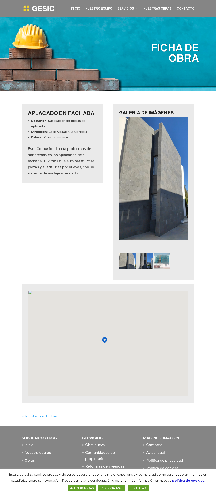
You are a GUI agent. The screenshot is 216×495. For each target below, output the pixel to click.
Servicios (125, 8)
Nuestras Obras (157, 8)
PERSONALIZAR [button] (112, 488)
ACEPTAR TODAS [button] (82, 488)
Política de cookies (162, 468)
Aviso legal (155, 453)
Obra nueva (95, 445)
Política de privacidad (164, 460)
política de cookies (188, 481)
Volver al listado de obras (39, 416)
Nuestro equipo (98, 8)
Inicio (75, 8)
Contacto (185, 8)
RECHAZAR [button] (138, 488)
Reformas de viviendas (104, 466)
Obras (29, 460)
